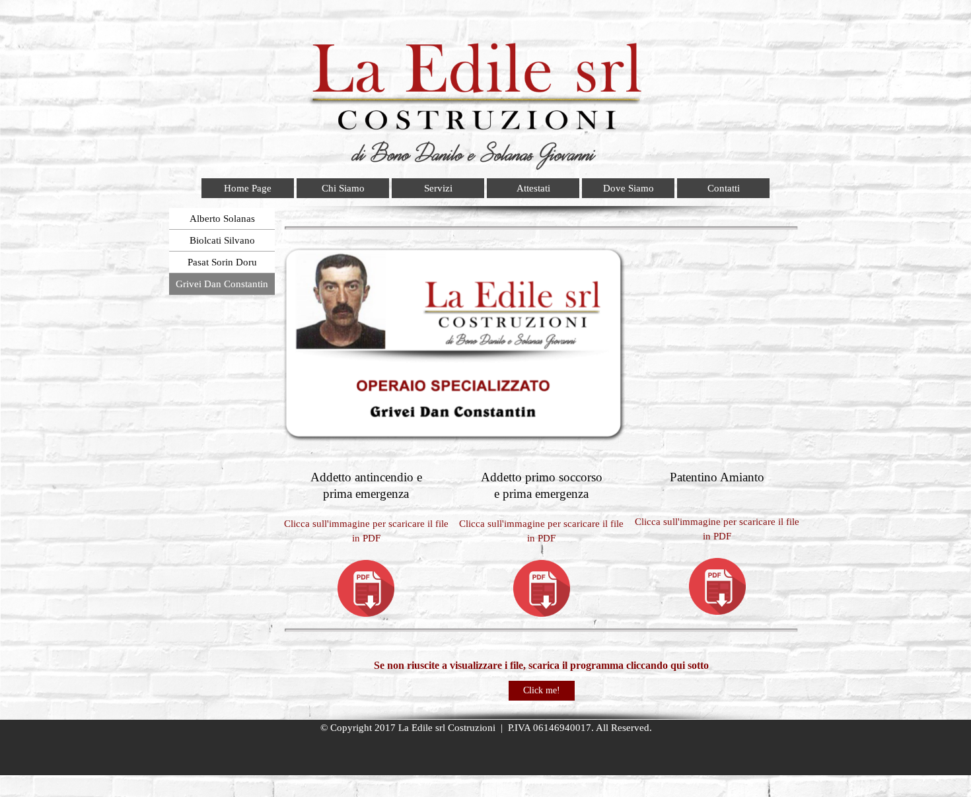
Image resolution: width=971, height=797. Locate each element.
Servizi (438, 188)
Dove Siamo (628, 188)
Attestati (533, 188)
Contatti (723, 188)
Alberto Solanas (222, 218)
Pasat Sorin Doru (222, 262)
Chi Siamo (343, 188)
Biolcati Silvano (222, 240)
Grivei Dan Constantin (222, 284)
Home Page (247, 188)
